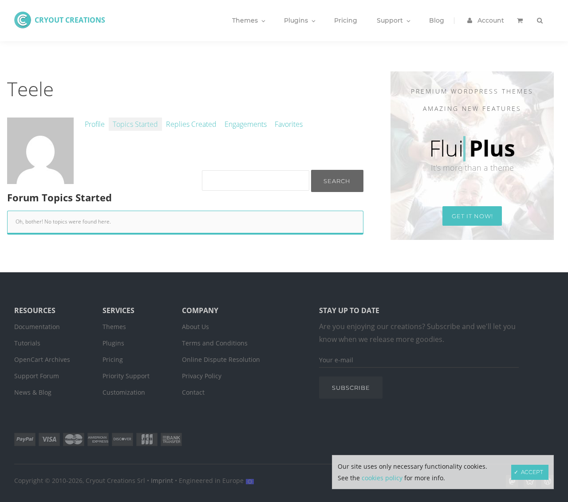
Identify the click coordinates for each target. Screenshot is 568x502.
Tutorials (27, 343)
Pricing (113, 359)
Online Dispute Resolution (221, 359)
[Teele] (40, 179)
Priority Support (126, 376)
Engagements (246, 124)
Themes (114, 326)
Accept (532, 472)
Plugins (113, 343)
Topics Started (135, 124)
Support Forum (36, 376)
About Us (195, 326)
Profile (95, 124)
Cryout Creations (70, 20)
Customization (124, 392)
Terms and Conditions (215, 343)
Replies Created (191, 124)
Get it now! (472, 216)
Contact (193, 392)
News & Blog (32, 392)
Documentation (37, 326)
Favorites (289, 124)
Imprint (162, 480)
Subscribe (351, 387)
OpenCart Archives (42, 359)
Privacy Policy (201, 376)
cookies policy (382, 478)
